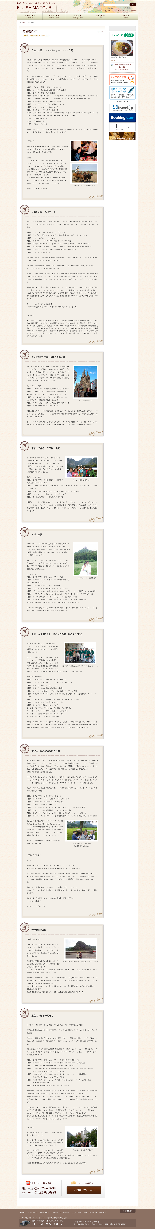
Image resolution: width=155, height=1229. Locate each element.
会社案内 (77, 16)
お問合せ (125, 16)
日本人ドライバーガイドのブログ (95, 1213)
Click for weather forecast (122, 69)
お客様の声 (100, 16)
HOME (22, 1213)
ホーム (23, 22)
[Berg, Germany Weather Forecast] (122, 67)
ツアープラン (30, 16)
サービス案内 (54, 16)
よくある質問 (76, 1213)
